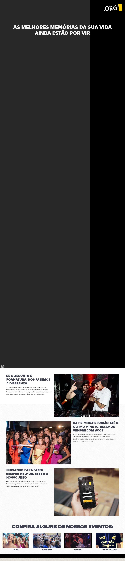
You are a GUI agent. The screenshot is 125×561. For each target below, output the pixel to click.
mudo (2, 367)
